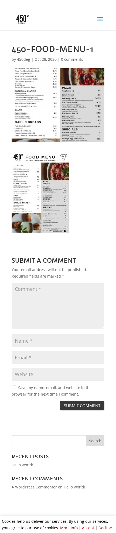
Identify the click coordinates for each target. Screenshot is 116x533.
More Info (69, 527)
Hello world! (22, 464)
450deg (23, 59)
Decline (105, 527)
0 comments (72, 59)
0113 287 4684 (36, 4)
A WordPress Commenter (34, 487)
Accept (88, 527)
